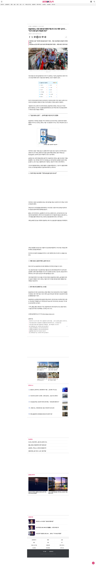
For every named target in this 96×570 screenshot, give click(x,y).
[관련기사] (30, 318)
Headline (30, 439)
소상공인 (44, 4)
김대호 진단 (30, 517)
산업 (20, 4)
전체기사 (2, 4)
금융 (14, 4)
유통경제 (33, 4)
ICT (23, 4)
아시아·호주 (41, 26)
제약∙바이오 (39, 4)
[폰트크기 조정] (66, 37)
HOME (29, 26)
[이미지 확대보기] (66, 49)
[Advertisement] (48, 15)
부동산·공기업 (28, 4)
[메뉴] (1, 1)
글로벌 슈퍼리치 (31, 474)
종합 (11, 4)
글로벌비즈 (7, 4)
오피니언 (53, 4)
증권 (17, 4)
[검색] (94, 1)
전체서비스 (51, 551)
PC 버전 (44, 551)
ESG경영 (48, 4)
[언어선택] (91, 1)
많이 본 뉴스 (30, 385)
